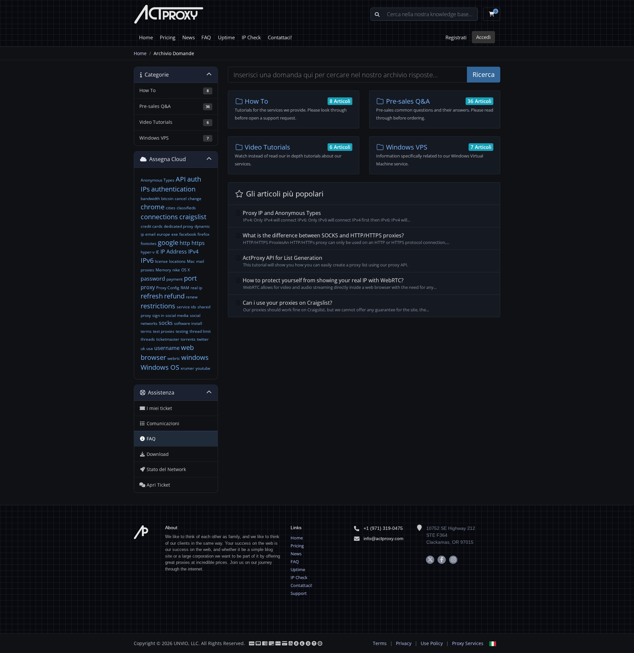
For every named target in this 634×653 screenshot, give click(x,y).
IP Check (251, 37)
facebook (187, 234)
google (168, 242)
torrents (188, 339)
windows (195, 357)
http (185, 243)
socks (166, 322)
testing (182, 331)
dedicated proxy (178, 226)
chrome (152, 206)
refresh (152, 296)
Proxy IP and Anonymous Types (325, 216)
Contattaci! (280, 37)
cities (170, 208)
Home (146, 37)
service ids (186, 307)
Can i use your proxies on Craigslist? (335, 306)
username (167, 348)
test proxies (163, 331)
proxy (148, 287)
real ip (196, 288)
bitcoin (167, 198)
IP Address (173, 251)
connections (159, 216)
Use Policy (432, 643)
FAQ (206, 37)
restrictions (158, 305)
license (161, 261)
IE (157, 252)
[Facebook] (442, 560)
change (194, 198)
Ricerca (484, 74)
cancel (181, 198)
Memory (163, 270)
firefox (203, 234)
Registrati (456, 37)
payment (174, 279)
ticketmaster (167, 339)
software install (188, 323)
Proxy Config (167, 288)
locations (177, 261)
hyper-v (148, 252)
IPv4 (193, 251)
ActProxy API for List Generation (324, 261)
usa (149, 348)
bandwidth (150, 198)
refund (174, 296)
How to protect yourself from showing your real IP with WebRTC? (339, 283)
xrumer (187, 368)
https (198, 243)
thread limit (200, 331)
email (150, 234)
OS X (185, 270)
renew (191, 297)
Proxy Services (467, 643)
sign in (158, 315)
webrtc (173, 358)
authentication (173, 189)
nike (176, 270)
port (190, 278)
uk (143, 348)
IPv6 (147, 260)
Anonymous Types (157, 180)
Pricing (167, 37)
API (181, 179)
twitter (203, 339)
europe (163, 234)
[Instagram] (453, 560)
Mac (191, 261)
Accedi (483, 37)
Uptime (226, 37)
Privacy (403, 643)
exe (174, 234)
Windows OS (160, 367)
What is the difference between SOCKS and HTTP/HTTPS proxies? (345, 238)
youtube (202, 368)
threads (148, 339)
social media (177, 315)
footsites (149, 243)
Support (299, 593)
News (188, 37)
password (153, 278)
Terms (380, 643)
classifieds (186, 208)
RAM (185, 288)
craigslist (192, 216)
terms (146, 331)
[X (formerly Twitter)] (430, 560)
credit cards (151, 226)
